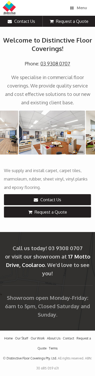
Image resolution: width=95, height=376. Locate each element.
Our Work (38, 338)
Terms (53, 348)
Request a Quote (71, 21)
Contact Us (24, 21)
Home (8, 338)
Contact (68, 338)
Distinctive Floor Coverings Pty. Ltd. (32, 358)
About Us (53, 338)
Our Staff (21, 338)
